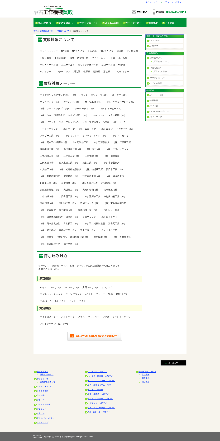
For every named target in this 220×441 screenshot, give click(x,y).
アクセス (169, 23)
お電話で (154, 46)
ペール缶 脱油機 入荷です (100, 376)
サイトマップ (151, 2)
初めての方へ (65, 23)
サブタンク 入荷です (97, 403)
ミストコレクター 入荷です (100, 399)
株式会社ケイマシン (147, 371)
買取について (45, 23)
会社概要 (153, 23)
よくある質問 (112, 23)
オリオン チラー (95, 390)
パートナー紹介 (134, 23)
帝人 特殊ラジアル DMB (99, 385)
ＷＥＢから (155, 40)
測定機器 (145, 378)
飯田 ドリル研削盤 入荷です (101, 408)
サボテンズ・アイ (89, 23)
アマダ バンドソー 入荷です (101, 380)
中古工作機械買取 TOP (43, 31)
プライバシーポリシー (173, 2)
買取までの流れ (160, 71)
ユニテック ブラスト (97, 371)
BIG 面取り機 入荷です (99, 412)
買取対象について (161, 61)
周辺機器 (145, 382)
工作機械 (145, 374)
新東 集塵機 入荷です (98, 394)
